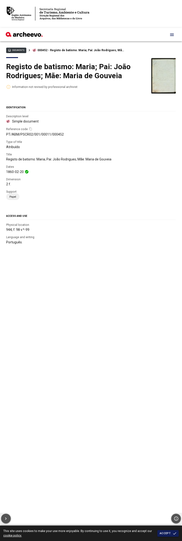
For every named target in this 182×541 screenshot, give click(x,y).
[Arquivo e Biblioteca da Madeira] (24, 35)
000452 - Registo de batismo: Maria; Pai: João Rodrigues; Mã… (80, 50)
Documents (16, 50)
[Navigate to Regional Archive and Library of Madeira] (48, 14)
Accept (165, 533)
